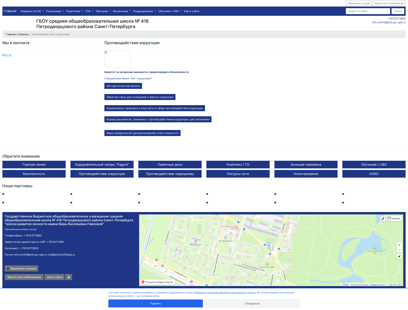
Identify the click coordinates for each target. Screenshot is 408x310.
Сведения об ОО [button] (31, 11)
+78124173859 (29, 248)
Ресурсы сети (238, 174)
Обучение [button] (102, 11)
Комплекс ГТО (238, 164)
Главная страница (17, 34)
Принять (155, 303)
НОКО (374, 174)
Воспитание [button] (121, 11)
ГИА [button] (88, 11)
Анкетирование (306, 174)
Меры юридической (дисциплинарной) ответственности (142, 133)
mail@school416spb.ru (61, 254)
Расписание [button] (54, 11)
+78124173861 (55, 241)
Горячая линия (34, 164)
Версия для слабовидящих (389, 3)
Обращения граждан (359, 3)
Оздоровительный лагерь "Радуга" (102, 164)
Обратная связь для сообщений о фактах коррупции (139, 97)
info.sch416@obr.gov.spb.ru (389, 22)
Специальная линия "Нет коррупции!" (128, 78)
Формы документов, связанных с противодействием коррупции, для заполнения (157, 119)
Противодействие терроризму (170, 174)
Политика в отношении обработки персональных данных (225, 292)
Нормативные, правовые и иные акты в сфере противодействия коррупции (154, 108)
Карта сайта (191, 11)
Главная (10, 11)
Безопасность (34, 174)
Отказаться (252, 303)
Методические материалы (123, 85)
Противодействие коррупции (102, 174)
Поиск (397, 11)
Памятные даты (170, 164)
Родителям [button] (73, 11)
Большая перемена (306, 164)
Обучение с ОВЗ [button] (168, 11)
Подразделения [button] (143, 11)
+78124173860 (396, 18)
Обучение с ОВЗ (374, 164)
